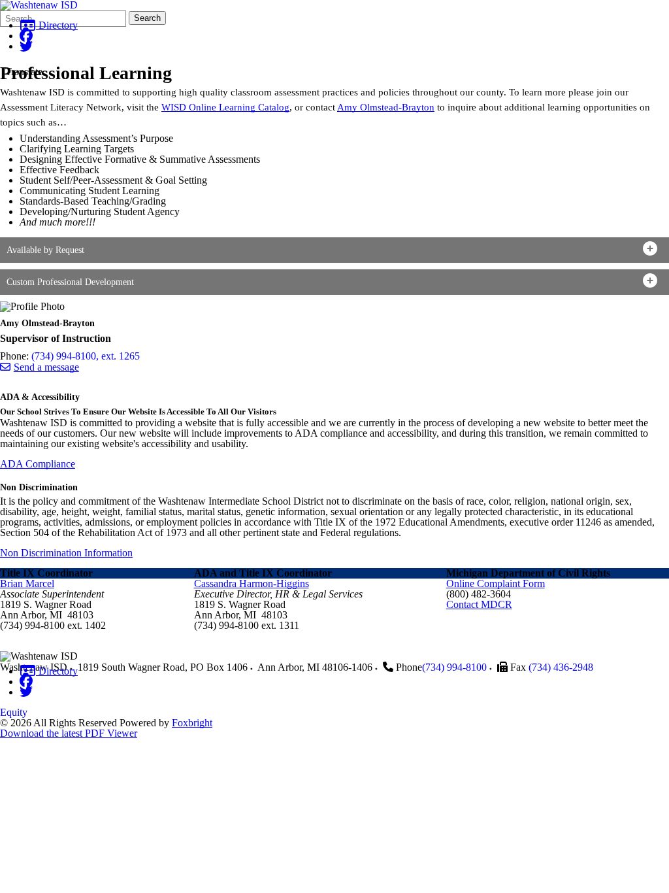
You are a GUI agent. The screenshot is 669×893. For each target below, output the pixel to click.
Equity (13, 712)
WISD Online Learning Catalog (225, 107)
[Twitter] (26, 46)
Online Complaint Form (495, 583)
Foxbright (192, 722)
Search (147, 18)
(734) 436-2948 (561, 667)
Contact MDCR (479, 604)
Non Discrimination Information (66, 552)
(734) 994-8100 (454, 667)
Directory (57, 25)
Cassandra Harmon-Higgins (251, 583)
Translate (23, 71)
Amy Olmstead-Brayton (385, 107)
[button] (334, 250)
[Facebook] (26, 35)
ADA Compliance (37, 463)
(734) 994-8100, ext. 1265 (85, 356)
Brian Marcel (27, 583)
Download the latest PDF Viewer (68, 733)
